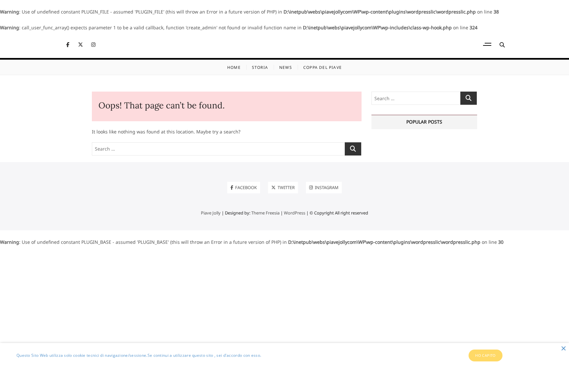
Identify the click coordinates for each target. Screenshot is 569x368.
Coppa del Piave (322, 67)
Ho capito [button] (485, 355)
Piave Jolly (211, 213)
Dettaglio (271, 355)
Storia (260, 67)
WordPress (294, 213)
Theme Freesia (265, 213)
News (285, 67)
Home (234, 67)
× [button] (563, 348)
